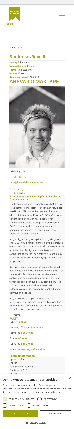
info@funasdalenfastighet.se (27, 182)
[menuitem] (51, 14)
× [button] (70, 378)
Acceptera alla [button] (20, 413)
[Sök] (51, 14)
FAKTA (17, 315)
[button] (37, 423)
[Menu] (60, 14)
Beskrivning (19, 193)
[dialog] (37, 401)
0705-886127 (18, 176)
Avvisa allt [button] (55, 413)
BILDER (10, 24)
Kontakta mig (16, 189)
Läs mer (57, 391)
